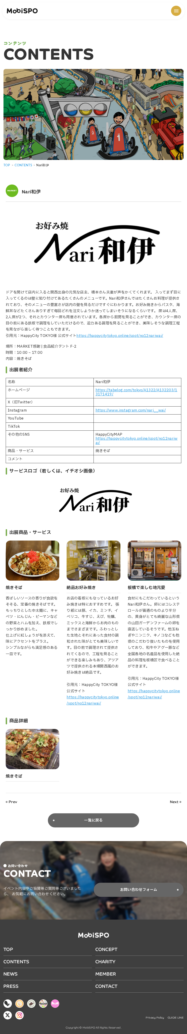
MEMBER (105, 974)
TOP (6, 165)
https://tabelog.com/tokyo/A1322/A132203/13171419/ (136, 392)
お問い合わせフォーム (138, 889)
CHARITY (105, 961)
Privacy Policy (155, 1017)
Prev (13, 802)
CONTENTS (16, 961)
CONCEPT (106, 949)
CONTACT (106, 986)
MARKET (12, 190)
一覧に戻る (93, 820)
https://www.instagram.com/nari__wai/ (131, 410)
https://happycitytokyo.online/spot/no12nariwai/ (119, 336)
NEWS (10, 974)
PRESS (11, 986)
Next (174, 802)
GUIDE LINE (176, 1017)
